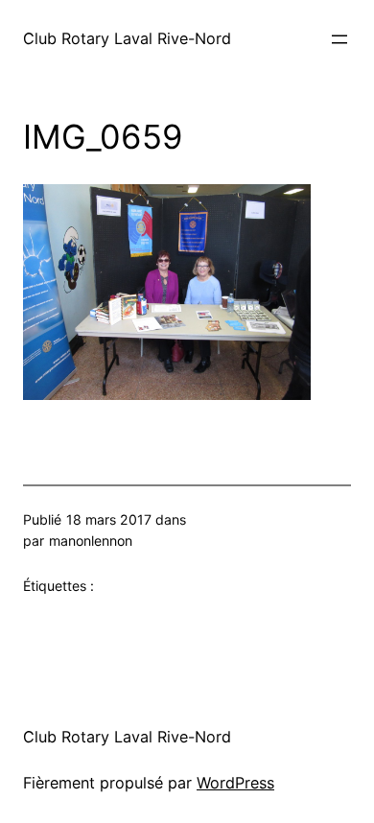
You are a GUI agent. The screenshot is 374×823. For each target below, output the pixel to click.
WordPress (235, 782)
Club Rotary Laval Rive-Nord (127, 38)
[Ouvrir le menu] (339, 39)
